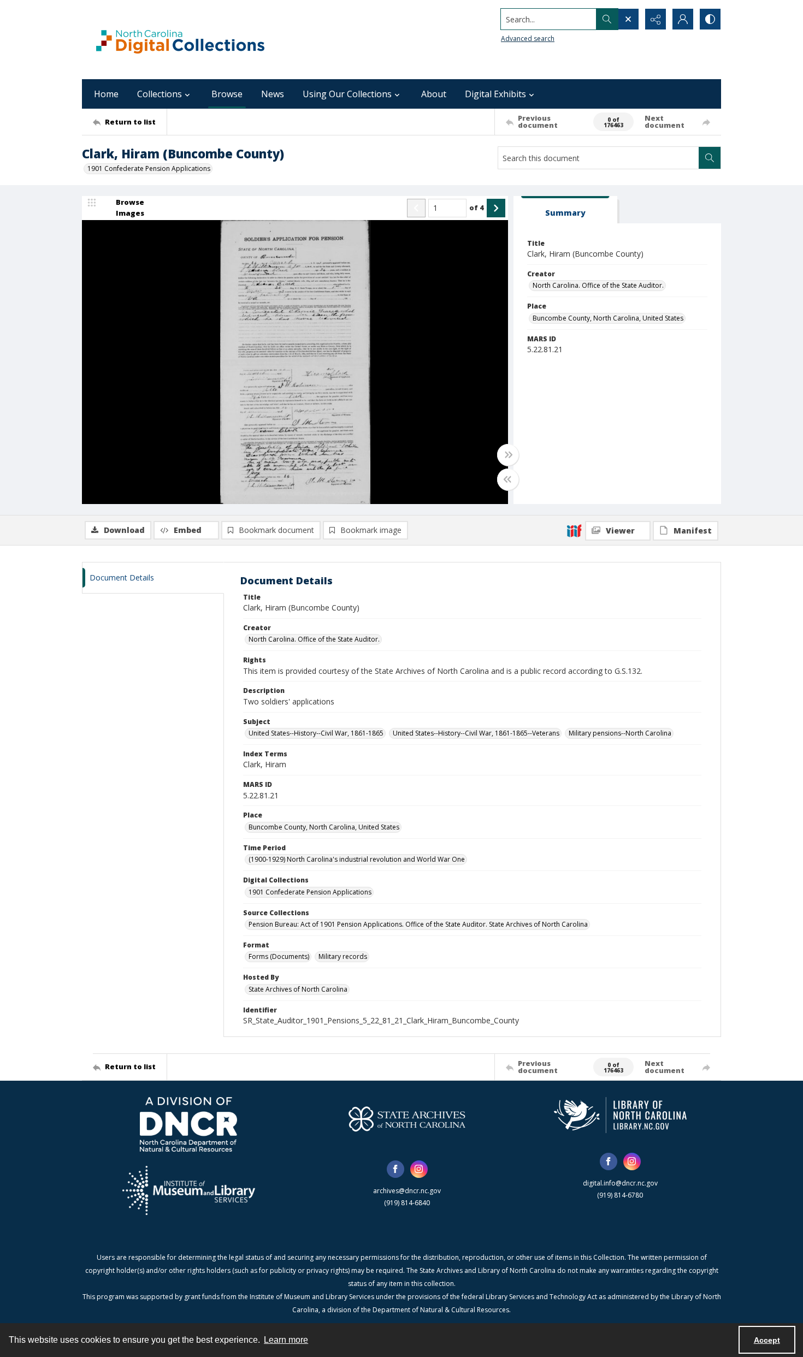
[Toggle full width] (508, 455)
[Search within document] (710, 158)
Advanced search (527, 38)
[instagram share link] (419, 1169)
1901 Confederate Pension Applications (148, 168)
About (433, 94)
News (272, 94)
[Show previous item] (416, 208)
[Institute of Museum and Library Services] (188, 1190)
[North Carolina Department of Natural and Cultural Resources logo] (188, 1124)
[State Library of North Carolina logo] (620, 1115)
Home (106, 94)
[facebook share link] (395, 1169)
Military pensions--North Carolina (620, 733)
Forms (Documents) (279, 956)
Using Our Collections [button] (347, 94)
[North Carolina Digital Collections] (180, 39)
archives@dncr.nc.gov (407, 1190)
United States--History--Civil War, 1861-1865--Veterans (476, 733)
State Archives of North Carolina (298, 989)
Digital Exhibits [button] (495, 94)
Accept (767, 1340)
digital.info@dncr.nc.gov (620, 1183)
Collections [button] (159, 94)
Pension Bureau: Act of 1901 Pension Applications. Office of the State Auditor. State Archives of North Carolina (418, 924)
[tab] (565, 210)
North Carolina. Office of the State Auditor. (598, 285)
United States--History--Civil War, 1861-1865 (316, 733)
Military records (342, 956)
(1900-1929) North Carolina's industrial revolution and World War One (357, 859)
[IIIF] (574, 530)
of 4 (476, 207)
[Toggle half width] (508, 479)
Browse (227, 94)
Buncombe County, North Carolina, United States (608, 318)
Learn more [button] (286, 1339)
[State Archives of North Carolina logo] (407, 1119)
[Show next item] (496, 208)
